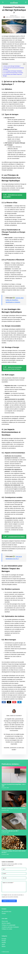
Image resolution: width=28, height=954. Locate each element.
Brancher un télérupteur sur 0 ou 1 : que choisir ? (14, 808)
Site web (4, 877)
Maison (3, 946)
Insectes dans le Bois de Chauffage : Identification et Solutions (15, 300)
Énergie (23, 17)
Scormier (7, 951)
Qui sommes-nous (6, 911)
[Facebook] (4, 702)
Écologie (4, 938)
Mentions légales (6, 923)
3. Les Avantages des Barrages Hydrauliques (12, 70)
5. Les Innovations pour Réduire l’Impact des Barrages (12, 75)
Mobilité (4, 942)
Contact (4, 913)
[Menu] (25, 2)
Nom (4, 869)
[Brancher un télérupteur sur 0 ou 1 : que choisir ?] (14, 799)
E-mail (4, 873)
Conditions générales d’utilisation (10, 927)
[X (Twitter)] (9, 702)
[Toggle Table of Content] (23, 64)
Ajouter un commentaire (8, 882)
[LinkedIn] (19, 702)
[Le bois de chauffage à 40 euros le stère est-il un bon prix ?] (14, 843)
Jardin (3, 944)
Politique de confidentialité (8, 925)
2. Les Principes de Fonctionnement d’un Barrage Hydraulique (13, 68)
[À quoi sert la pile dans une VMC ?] (14, 821)
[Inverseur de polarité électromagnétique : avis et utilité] (14, 774)
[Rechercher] (2, 2)
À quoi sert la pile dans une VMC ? (10, 831)
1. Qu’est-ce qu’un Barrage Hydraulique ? (11, 66)
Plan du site (5, 921)
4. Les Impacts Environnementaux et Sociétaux (13, 72)
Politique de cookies (7, 929)
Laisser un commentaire (9, 900)
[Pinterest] (14, 702)
